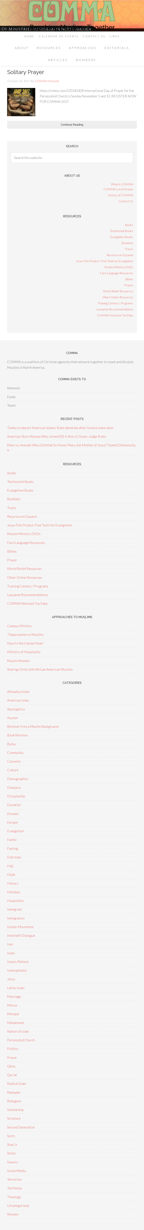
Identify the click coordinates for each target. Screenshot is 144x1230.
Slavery (12, 1162)
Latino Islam (15, 988)
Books (129, 225)
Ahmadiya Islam (18, 691)
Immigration (16, 918)
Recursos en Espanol (120, 255)
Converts (14, 761)
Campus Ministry (19, 626)
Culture (12, 770)
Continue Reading (72, 124)
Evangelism (15, 831)
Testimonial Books (121, 231)
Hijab (11, 874)
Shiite (11, 1153)
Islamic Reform (17, 962)
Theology (14, 1197)
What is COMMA (122, 184)
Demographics (17, 779)
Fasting (12, 848)
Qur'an (12, 1075)
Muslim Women (18, 661)
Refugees (14, 1101)
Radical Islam (16, 1083)
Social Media (16, 1171)
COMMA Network (72, 15)
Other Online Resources (117, 297)
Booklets (127, 243)
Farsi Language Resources (116, 273)
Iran (10, 944)
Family (12, 840)
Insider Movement (20, 927)
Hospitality (15, 901)
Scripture (14, 1118)
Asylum (12, 718)
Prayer (128, 285)
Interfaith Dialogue (21, 935)
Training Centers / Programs (115, 303)
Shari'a (12, 1144)
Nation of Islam (18, 1031)
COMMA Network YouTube (115, 315)
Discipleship (16, 796)
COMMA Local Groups (118, 189)
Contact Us (126, 201)
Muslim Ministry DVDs (118, 267)
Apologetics (16, 709)
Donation (14, 805)
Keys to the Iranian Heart (25, 643)
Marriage (14, 996)
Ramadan (13, 1092)
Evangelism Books (121, 237)
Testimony (14, 1188)
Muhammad (15, 1023)
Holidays (13, 892)
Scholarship (15, 1110)
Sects (11, 1136)
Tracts (129, 249)
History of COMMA (120, 195)
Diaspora (14, 787)
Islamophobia (16, 970)
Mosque (13, 1014)
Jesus (11, 979)
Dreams (13, 814)
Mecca (12, 1005)
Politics (12, 1049)
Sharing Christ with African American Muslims (40, 669)
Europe (12, 822)
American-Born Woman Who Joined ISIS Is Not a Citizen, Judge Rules (56, 436)
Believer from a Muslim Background (32, 726)
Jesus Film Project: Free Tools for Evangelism (104, 261)
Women (12, 1214)
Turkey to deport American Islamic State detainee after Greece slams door (60, 428)
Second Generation (21, 1127)
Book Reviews (17, 735)
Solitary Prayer (25, 72)
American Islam (18, 700)
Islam (11, 953)
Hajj (10, 866)
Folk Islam (14, 857)
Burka (11, 744)
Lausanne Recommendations (114, 309)
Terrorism (14, 1179)
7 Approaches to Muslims (25, 634)
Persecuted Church (21, 1040)
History (12, 883)
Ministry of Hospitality (23, 652)
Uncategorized (18, 1205)
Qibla (11, 1066)
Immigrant (14, 909)
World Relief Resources (118, 291)
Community (15, 753)
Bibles (129, 279)
